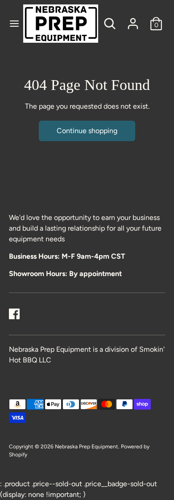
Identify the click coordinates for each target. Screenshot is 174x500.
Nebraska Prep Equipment (86, 446)
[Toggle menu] (12, 23)
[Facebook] (14, 314)
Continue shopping (87, 130)
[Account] (133, 20)
